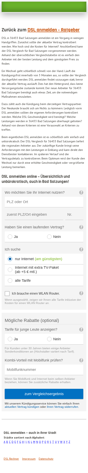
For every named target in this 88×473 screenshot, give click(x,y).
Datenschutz (46, 459)
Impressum (29, 459)
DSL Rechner (11, 459)
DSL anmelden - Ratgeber (53, 30)
